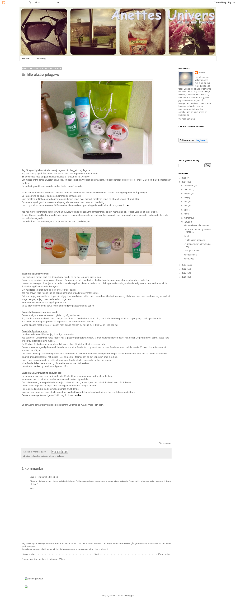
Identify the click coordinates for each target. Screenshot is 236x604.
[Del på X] (60, 452)
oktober (188, 189)
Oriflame (60, 456)
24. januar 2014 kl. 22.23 (46, 477)
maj (186, 205)
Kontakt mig (40, 58)
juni (186, 201)
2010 (184, 277)
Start (96, 554)
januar (187, 222)
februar (187, 218)
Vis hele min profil (186, 119)
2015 (184, 178)
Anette (201, 72)
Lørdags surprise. (192, 250)
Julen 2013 (189, 259)
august (187, 193)
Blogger (130, 595)
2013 (184, 265)
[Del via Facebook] (63, 452)
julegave (52, 456)
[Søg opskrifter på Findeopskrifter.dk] (34, 579)
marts (187, 214)
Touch (186, 236)
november (189, 185)
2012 (184, 269)
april (186, 210)
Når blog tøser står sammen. (197, 225)
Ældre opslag (164, 554)
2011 (184, 273)
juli (185, 197)
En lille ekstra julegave (194, 240)
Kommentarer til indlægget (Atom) (49, 559)
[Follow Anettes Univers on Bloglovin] (193, 142)
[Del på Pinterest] (66, 452)
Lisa (32, 477)
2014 (184, 182)
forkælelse (35, 456)
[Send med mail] (53, 452)
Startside (26, 58)
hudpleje (44, 456)
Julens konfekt (190, 255)
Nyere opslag (28, 554)
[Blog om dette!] (56, 452)
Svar (32, 488)
